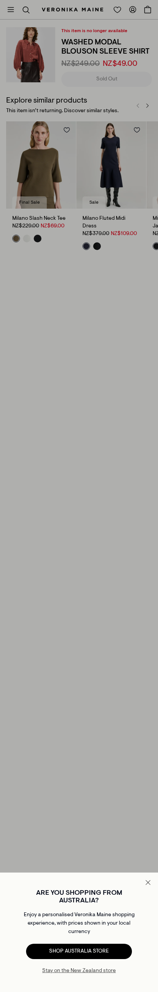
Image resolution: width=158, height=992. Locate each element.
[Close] (148, 882)
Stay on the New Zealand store (79, 971)
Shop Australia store (79, 951)
